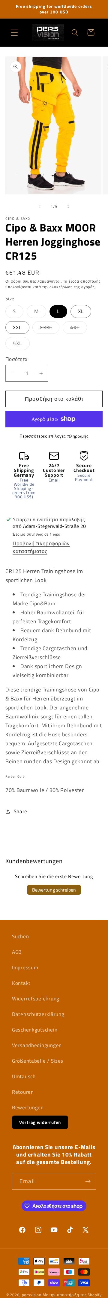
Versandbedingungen (37, 1045)
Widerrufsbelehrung (35, 999)
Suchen (20, 936)
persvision (31, 1295)
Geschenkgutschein (34, 1030)
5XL (21, 344)
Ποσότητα (16, 359)
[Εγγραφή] (88, 1181)
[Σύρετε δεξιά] (68, 206)
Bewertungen (28, 1107)
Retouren (23, 1092)
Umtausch (24, 1076)
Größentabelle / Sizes (37, 1061)
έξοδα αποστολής (85, 281)
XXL (17, 327)
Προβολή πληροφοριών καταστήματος (41, 547)
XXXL (49, 328)
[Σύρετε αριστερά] (39, 206)
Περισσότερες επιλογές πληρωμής (54, 436)
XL (81, 311)
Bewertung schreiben (54, 889)
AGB (17, 952)
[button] (14, 32)
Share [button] (20, 811)
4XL (78, 328)
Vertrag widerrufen (40, 1122)
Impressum (25, 967)
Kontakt (21, 983)
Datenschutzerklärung (38, 1014)
